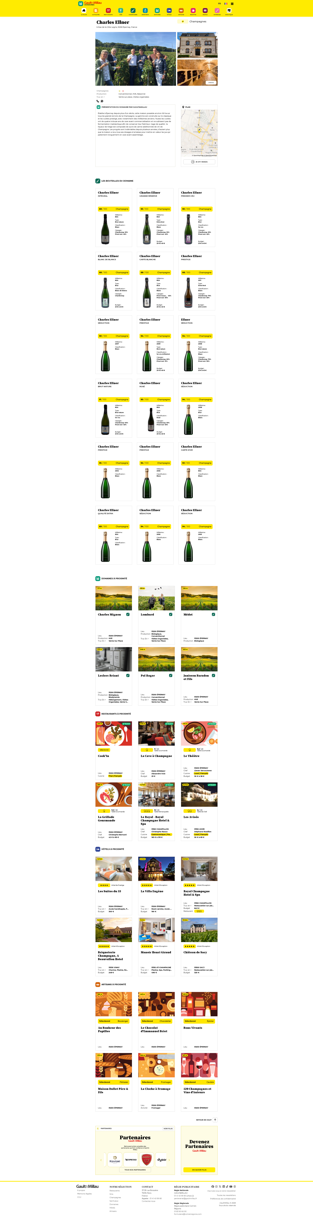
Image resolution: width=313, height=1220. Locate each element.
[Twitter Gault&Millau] (220, 1186)
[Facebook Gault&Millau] (213, 1186)
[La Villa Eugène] (156, 886)
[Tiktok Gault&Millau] (227, 1186)
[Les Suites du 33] (113, 886)
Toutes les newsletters (226, 1195)
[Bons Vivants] (199, 1021)
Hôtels (112, 1208)
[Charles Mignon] (113, 615)
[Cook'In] (113, 750)
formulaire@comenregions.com (188, 1214)
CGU (79, 1197)
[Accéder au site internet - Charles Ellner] (102, 101)
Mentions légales (84, 1194)
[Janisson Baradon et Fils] (199, 676)
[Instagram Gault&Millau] (216, 1186)
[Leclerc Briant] (113, 676)
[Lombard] (156, 615)
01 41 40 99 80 (156, 1198)
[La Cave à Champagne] (156, 750)
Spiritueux (114, 1201)
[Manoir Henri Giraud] (156, 947)
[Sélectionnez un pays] (225, 3)
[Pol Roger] (156, 676)
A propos (81, 1190)
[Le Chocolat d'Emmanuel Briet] (156, 1021)
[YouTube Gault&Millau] (230, 1186)
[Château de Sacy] (199, 947)
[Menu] (232, 3)
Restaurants (115, 1191)
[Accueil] (92, 2)
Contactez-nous (148, 1201)
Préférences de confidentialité (223, 1199)
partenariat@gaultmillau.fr (185, 1198)
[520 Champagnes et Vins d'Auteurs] (199, 1082)
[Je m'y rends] (199, 136)
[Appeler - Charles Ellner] (99, 101)
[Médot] (199, 615)
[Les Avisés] (199, 811)
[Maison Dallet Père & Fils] (113, 1082)
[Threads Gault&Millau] (235, 1186)
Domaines (114, 1204)
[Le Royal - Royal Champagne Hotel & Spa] (156, 811)
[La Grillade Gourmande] (113, 811)
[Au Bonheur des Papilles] (113, 1021)
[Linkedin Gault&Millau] (224, 1186)
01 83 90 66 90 (180, 1211)
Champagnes (115, 1197)
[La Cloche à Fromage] (156, 1082)
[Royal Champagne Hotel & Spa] (199, 886)
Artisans (113, 1211)
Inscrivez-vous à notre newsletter (221, 1191)
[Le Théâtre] (199, 750)
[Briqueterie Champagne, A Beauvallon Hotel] (113, 947)
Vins (111, 1194)
